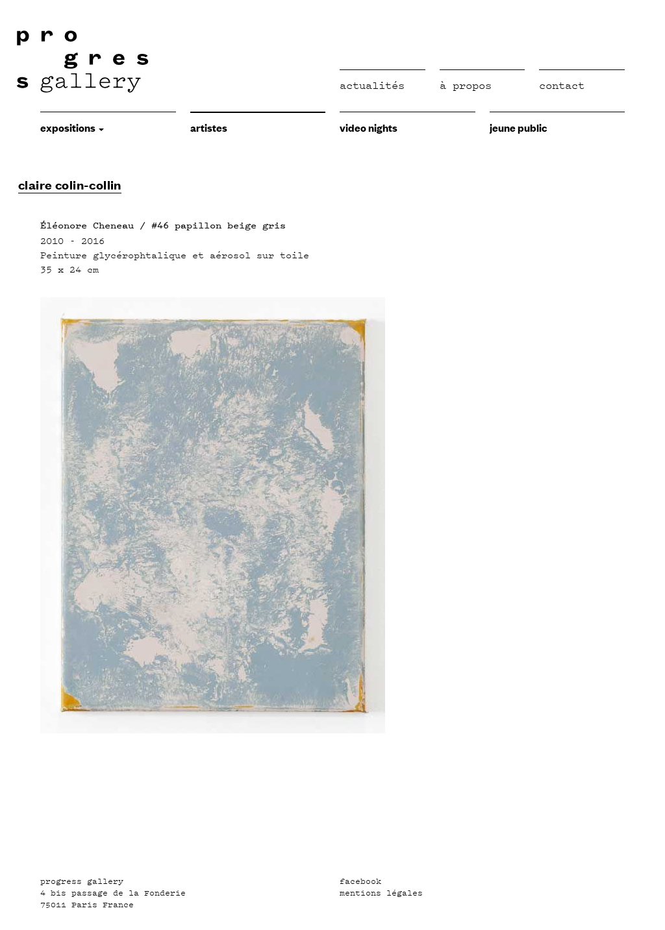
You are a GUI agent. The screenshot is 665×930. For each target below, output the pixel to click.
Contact (561, 85)
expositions (68, 127)
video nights (368, 127)
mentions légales (381, 893)
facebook (360, 881)
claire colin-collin (69, 184)
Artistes (208, 127)
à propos (466, 85)
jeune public (518, 127)
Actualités (372, 85)
